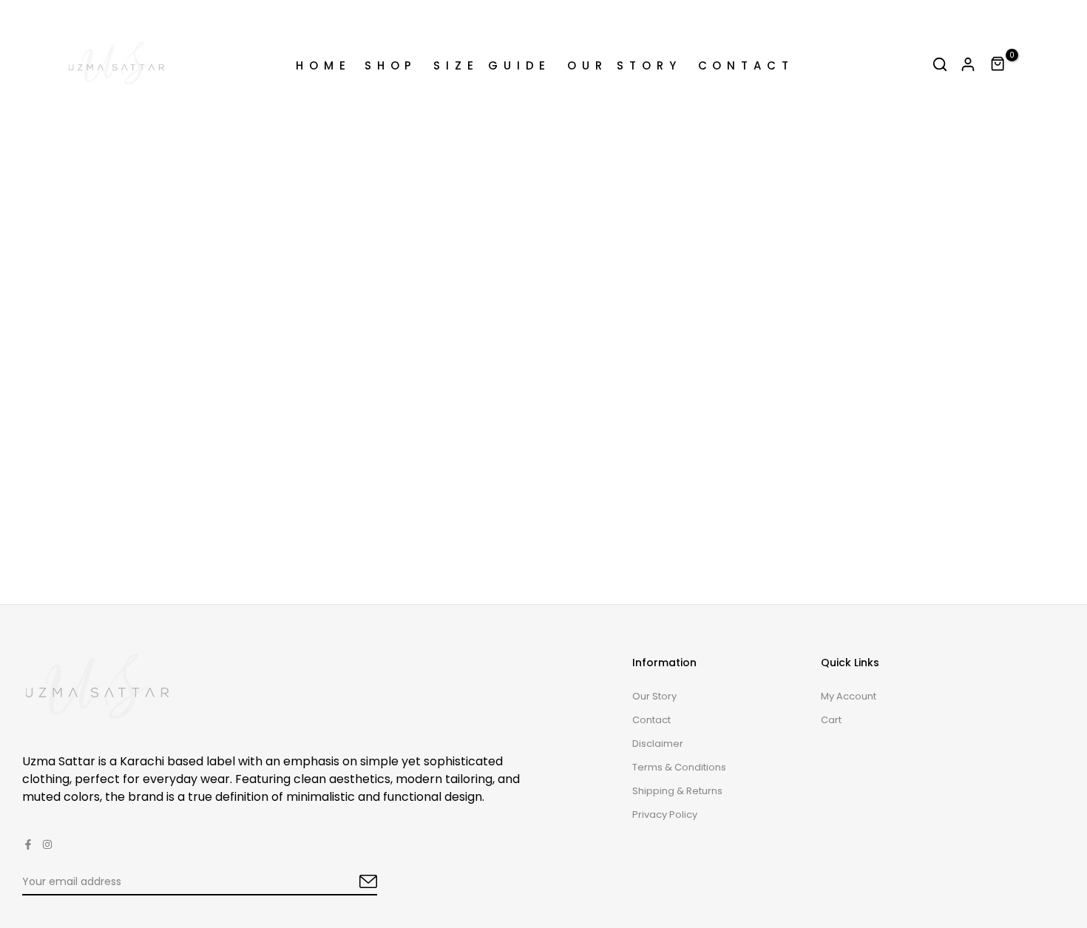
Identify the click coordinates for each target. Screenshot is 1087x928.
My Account (848, 696)
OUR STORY (624, 65)
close (29, 17)
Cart (831, 720)
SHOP (391, 65)
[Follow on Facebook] (28, 844)
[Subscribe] (351, 882)
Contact (651, 720)
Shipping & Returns (677, 791)
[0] (998, 64)
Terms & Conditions (679, 767)
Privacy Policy (664, 814)
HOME (323, 65)
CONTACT (746, 65)
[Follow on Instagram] (47, 844)
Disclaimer (657, 743)
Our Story (654, 696)
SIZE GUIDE (492, 65)
